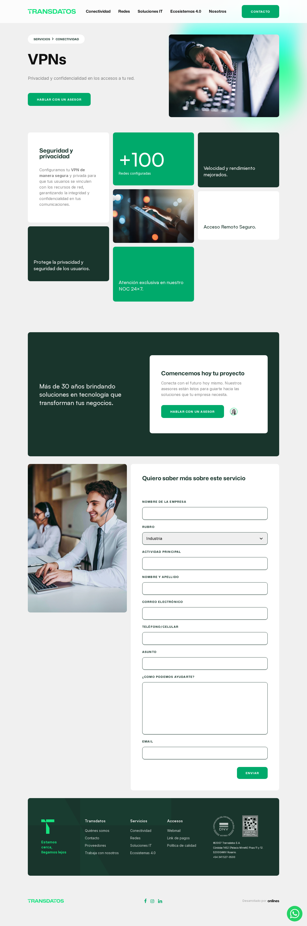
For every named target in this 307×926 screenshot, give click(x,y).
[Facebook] (145, 901)
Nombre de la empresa (164, 501)
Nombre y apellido (160, 577)
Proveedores (95, 845)
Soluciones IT (141, 845)
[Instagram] (152, 901)
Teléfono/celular (160, 626)
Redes (135, 838)
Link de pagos (178, 838)
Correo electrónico (162, 601)
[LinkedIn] (160, 901)
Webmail (174, 831)
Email (147, 741)
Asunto (149, 652)
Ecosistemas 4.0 (143, 853)
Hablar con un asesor (59, 99)
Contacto (260, 11)
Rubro (148, 527)
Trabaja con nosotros (102, 853)
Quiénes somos (97, 831)
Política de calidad (181, 845)
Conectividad (140, 831)
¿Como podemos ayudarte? (168, 676)
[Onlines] (273, 900)
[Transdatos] (46, 901)
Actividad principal (161, 551)
